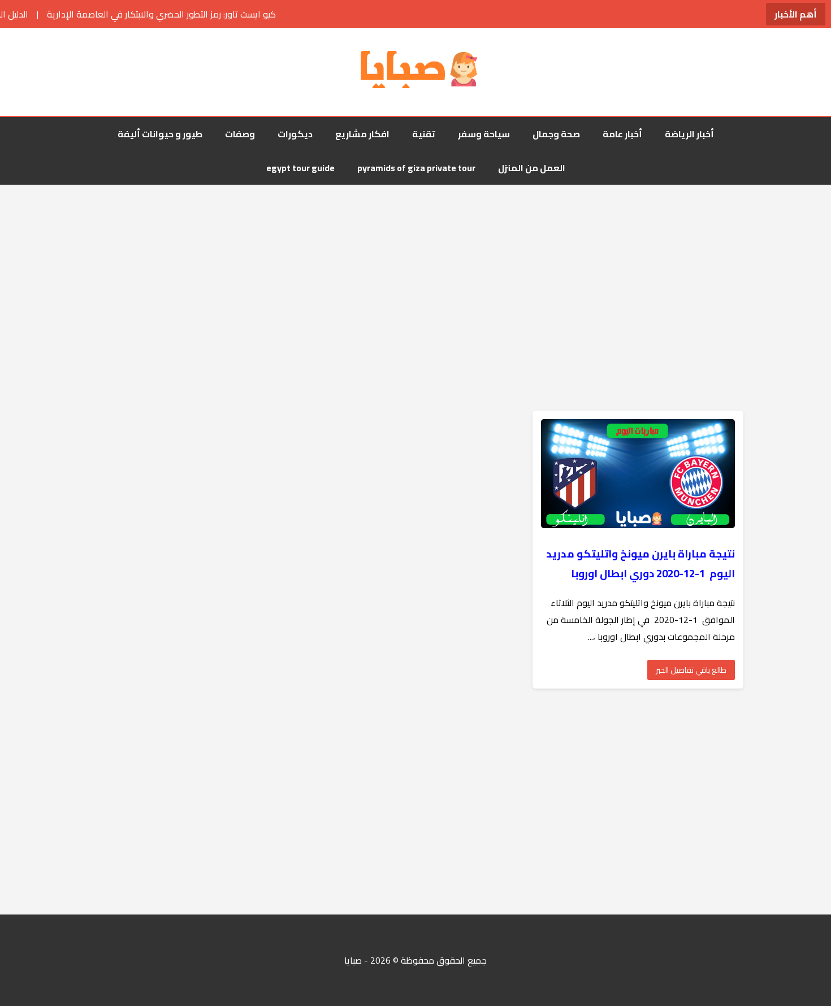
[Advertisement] (415, 275)
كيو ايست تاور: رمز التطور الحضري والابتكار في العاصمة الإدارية (124, 14)
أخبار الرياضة (689, 133)
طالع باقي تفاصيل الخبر (691, 670)
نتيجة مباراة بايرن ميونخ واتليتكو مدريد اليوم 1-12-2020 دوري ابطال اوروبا (640, 563)
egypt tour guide (300, 167)
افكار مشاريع (362, 133)
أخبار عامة (622, 133)
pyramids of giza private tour (416, 167)
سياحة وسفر (484, 133)
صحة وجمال (556, 133)
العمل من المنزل (531, 167)
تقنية (423, 133)
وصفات (240, 133)
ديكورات (295, 133)
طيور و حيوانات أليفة (160, 133)
